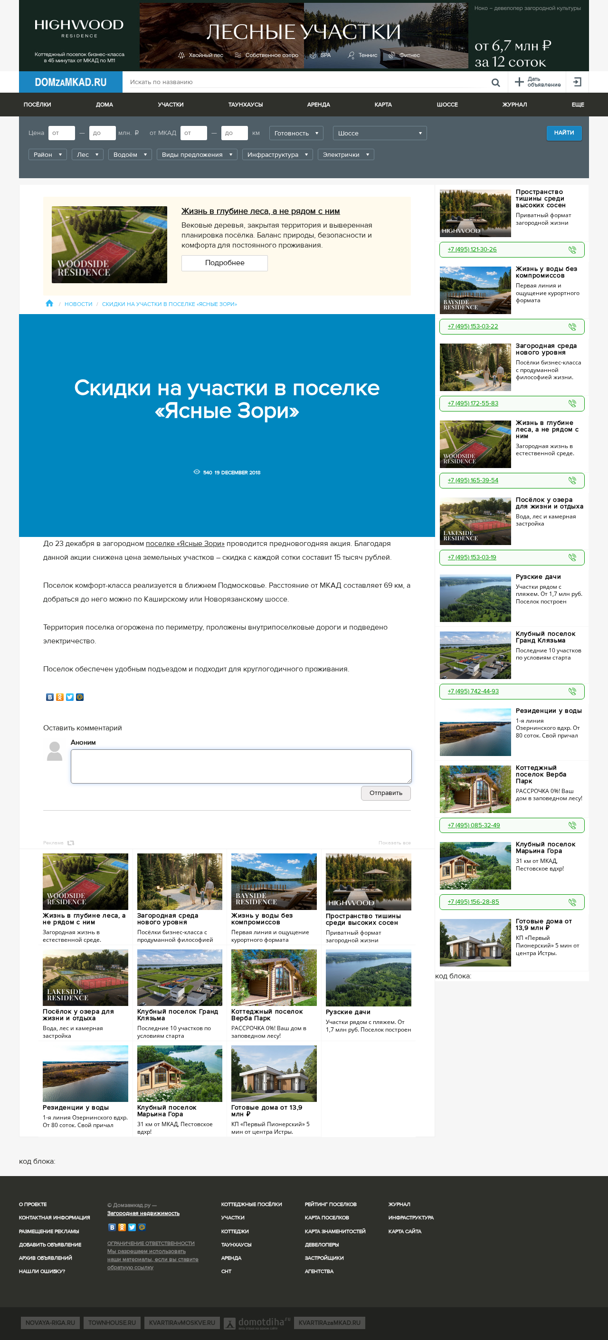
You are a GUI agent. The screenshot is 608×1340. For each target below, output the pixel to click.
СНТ (226, 1271)
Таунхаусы (245, 104)
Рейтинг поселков (331, 1204)
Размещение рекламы (49, 1231)
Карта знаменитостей (335, 1231)
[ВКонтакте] (50, 697)
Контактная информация (54, 1218)
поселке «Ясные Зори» (185, 543)
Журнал (399, 1204)
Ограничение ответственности (151, 1243)
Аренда (231, 1258)
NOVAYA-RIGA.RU (50, 1323)
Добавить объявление (50, 1245)
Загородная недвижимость (143, 1213)
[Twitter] (70, 697)
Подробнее (225, 263)
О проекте (33, 1204)
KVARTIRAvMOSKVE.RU (182, 1323)
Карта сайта (405, 1231)
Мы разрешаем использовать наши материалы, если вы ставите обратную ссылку (153, 1259)
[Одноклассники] (60, 697)
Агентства (319, 1271)
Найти (564, 132)
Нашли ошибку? (42, 1271)
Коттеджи (235, 1231)
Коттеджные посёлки (251, 1204)
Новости (79, 304)
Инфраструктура (411, 1218)
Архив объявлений (45, 1258)
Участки (233, 1218)
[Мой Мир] (80, 697)
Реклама (53, 843)
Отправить (386, 793)
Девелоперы (322, 1245)
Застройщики (324, 1258)
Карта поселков (327, 1218)
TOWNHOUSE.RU (112, 1323)
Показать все (395, 843)
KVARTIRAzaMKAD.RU (330, 1323)
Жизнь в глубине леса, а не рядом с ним (260, 211)
